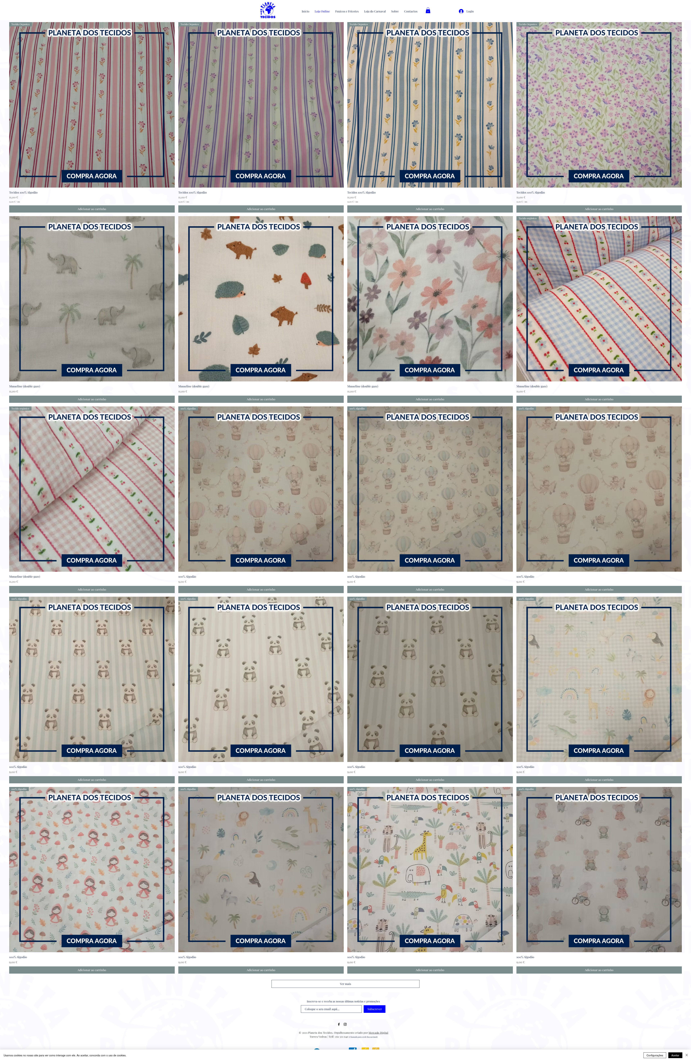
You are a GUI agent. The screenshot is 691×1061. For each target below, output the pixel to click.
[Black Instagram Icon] (345, 1024)
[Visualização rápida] (92, 299)
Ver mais (345, 984)
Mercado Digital (378, 1032)
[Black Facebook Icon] (339, 1024)
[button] (428, 10)
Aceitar (675, 1055)
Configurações (655, 1055)
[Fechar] (687, 1055)
